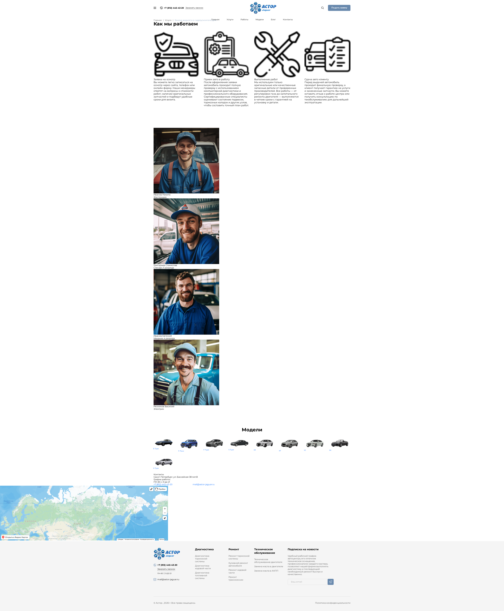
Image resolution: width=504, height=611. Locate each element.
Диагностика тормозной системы (202, 559)
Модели (260, 19)
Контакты (288, 19)
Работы (244, 19)
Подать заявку (339, 7)
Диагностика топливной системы (202, 576)
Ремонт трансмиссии (236, 578)
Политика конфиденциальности (332, 603)
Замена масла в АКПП (266, 571)
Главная (215, 19)
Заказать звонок (194, 8)
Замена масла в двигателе (268, 566)
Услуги (230, 19)
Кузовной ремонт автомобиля (238, 564)
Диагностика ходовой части (203, 567)
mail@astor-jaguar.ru (204, 484)
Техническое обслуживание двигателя (268, 560)
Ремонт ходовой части (237, 571)
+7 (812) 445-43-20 (163, 484)
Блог (273, 19)
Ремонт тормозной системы (239, 557)
